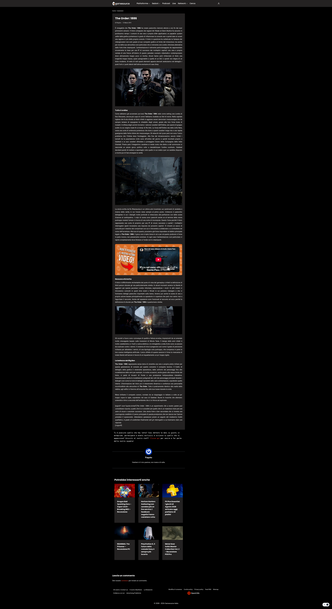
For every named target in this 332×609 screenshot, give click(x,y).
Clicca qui (155, 438)
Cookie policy (188, 589)
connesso (124, 581)
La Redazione (148, 590)
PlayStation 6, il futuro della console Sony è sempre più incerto (148, 549)
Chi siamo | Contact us (120, 590)
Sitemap (215, 589)
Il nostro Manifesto (136, 590)
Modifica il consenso (175, 589)
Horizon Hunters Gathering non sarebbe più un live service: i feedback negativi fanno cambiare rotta (148, 509)
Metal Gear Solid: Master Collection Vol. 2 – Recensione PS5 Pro (172, 549)
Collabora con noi (119, 593)
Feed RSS (208, 589)
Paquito (119, 23)
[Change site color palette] (325, 604)
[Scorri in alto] (326, 601)
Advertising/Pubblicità (133, 593)
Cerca (192, 3)
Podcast (166, 3)
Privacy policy (198, 589)
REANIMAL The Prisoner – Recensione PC (123, 546)
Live (174, 3)
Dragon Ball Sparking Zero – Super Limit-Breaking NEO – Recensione (124, 506)
